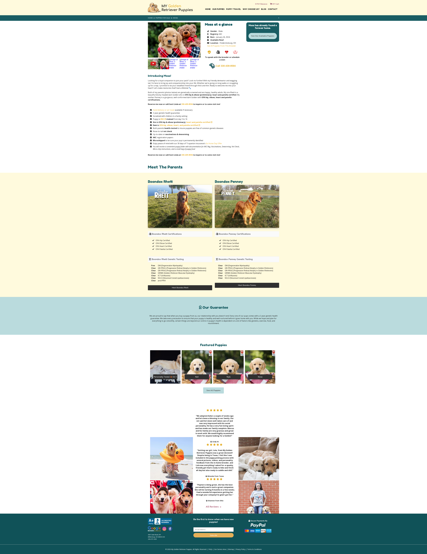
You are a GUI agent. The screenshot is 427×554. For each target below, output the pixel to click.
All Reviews (212, 506)
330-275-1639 (152, 539)
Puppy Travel (233, 9)
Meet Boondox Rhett (180, 287)
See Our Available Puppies (262, 36)
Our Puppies (218, 9)
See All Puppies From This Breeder (221, 46)
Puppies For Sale (163, 18)
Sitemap (231, 549)
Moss (175, 18)
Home (208, 9)
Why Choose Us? (251, 9)
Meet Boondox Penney (247, 285)
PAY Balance (261, 4)
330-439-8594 (187, 104)
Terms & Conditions (254, 549)
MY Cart (275, 4)
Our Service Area (220, 549)
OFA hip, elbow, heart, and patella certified (178, 125)
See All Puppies (213, 390)
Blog (263, 9)
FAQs (210, 549)
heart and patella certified (198, 122)
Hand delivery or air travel (163, 110)
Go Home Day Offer (214, 143)
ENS (162, 119)
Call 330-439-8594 (226, 65)
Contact (272, 9)
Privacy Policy (240, 549)
